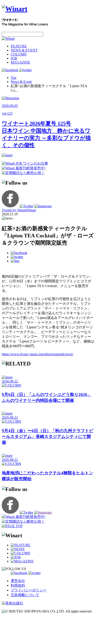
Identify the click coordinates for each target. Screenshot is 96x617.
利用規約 (18, 585)
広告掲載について (25, 595)
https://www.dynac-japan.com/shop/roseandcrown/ (37, 354)
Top (13, 78)
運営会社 (18, 581)
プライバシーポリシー (28, 590)
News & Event (21, 82)
